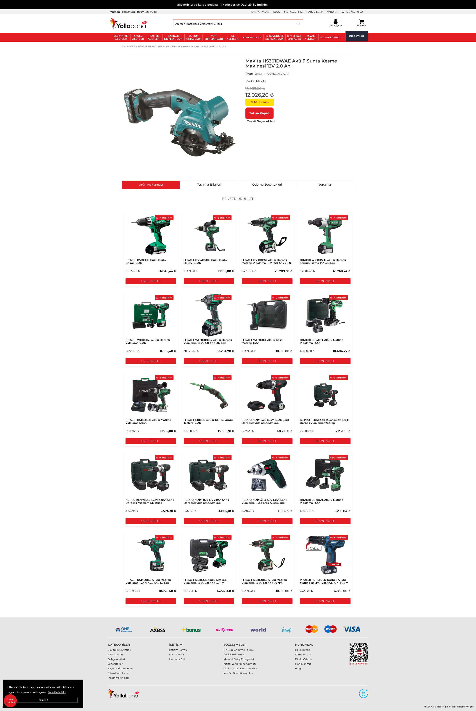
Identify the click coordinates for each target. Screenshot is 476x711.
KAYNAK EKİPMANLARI (173, 37)
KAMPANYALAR (260, 11)
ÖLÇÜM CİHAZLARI (193, 37)
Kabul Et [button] (43, 700)
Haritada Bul (177, 659)
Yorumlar (325, 184)
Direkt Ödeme (304, 659)
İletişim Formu (178, 649)
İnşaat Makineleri (118, 677)
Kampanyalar (303, 654)
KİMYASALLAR (252, 37)
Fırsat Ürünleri (10, 700)
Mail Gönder (176, 654)
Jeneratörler (115, 663)
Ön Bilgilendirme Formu (238, 649)
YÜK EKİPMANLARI (214, 37)
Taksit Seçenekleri (261, 121)
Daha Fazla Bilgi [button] (57, 692)
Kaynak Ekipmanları (120, 668)
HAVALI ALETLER (310, 37)
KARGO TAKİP (315, 11)
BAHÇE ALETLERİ (154, 37)
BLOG (276, 11)
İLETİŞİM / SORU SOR (352, 11)
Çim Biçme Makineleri (294, 37)
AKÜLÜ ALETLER (138, 37)
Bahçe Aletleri (116, 659)
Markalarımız (303, 663)
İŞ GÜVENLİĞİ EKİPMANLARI (274, 37)
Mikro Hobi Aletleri (119, 673)
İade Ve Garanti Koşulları (238, 673)
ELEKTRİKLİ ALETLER (120, 37)
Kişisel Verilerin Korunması (239, 663)
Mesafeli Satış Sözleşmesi (238, 659)
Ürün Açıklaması (151, 184)
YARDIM (332, 11)
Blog (298, 668)
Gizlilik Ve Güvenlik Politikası (241, 668)
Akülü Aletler (116, 654)
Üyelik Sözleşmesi (234, 654)
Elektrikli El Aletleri (119, 649)
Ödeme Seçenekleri (267, 184)
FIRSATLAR (356, 36)
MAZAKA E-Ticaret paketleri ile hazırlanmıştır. (449, 706)
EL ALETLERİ (233, 37)
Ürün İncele (151, 281)
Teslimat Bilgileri (209, 184)
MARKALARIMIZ (293, 11)
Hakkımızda (302, 649)
